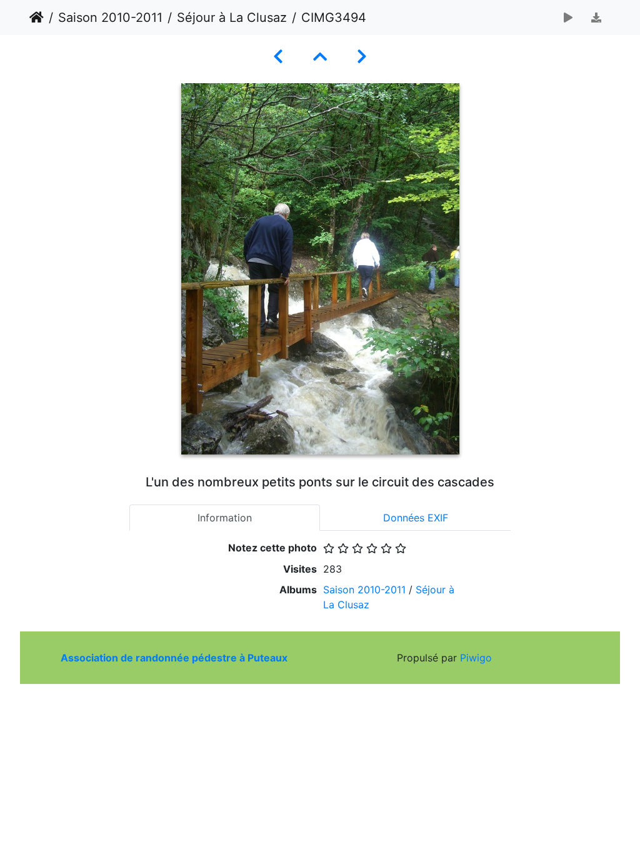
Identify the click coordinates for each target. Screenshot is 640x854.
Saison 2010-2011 (110, 17)
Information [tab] (225, 517)
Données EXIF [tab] (415, 517)
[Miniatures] (320, 56)
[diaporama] (568, 17)
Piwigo (476, 657)
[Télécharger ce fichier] (596, 17)
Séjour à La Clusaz (232, 17)
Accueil (36, 17)
